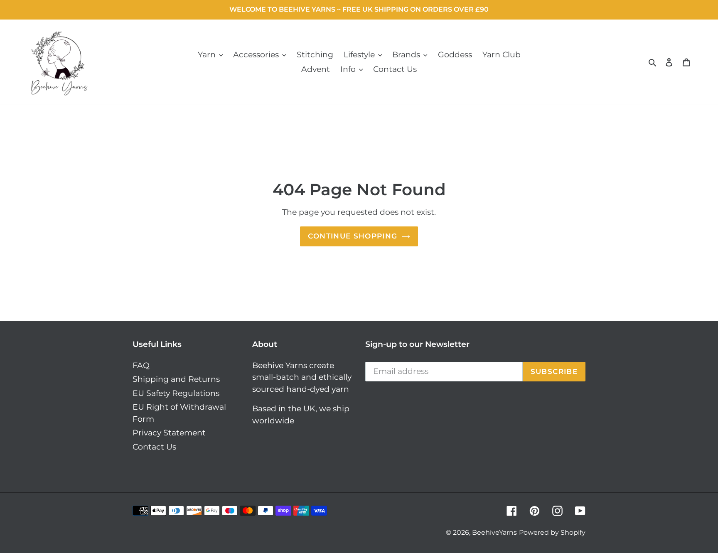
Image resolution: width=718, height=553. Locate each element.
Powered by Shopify (552, 532)
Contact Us (154, 447)
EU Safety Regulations (176, 393)
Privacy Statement (169, 432)
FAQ (141, 365)
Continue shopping (352, 236)
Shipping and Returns (176, 379)
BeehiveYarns (494, 532)
